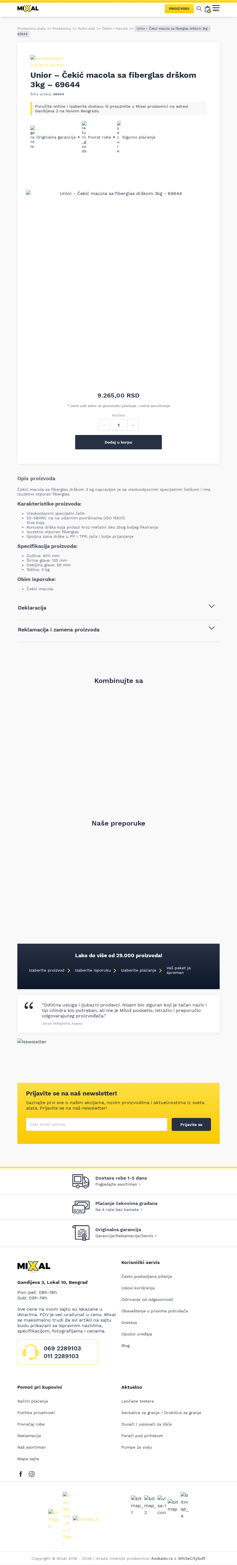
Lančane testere (137, 1401)
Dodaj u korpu (118, 442)
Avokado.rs (162, 1558)
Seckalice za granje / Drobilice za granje (161, 1412)
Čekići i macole (115, 29)
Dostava (129, 1322)
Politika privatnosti (36, 1412)
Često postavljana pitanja (146, 1276)
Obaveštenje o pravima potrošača (154, 1311)
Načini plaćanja (32, 1401)
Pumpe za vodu (136, 1447)
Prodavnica (62, 29)
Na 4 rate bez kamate (117, 1209)
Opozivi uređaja (136, 1334)
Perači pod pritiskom (142, 1435)
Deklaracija (32, 608)
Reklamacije (29, 1435)
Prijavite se (191, 1124)
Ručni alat (86, 29)
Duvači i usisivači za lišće (146, 1424)
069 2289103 (62, 1348)
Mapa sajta (28, 1458)
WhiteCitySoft (191, 1558)
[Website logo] (30, 8)
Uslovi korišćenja (138, 1288)
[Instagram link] (31, 1473)
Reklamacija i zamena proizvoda (58, 630)
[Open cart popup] (207, 9)
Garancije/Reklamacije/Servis (124, 1235)
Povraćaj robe (31, 1424)
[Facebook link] (22, 1473)
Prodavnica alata (31, 29)
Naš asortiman (31, 1447)
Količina (118, 415)
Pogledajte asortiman (116, 1184)
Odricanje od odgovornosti (147, 1299)
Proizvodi (179, 9)
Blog (125, 1345)
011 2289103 (61, 1356)
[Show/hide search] (199, 9)
